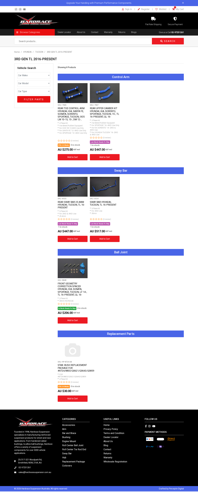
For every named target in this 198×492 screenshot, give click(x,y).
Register (145, 9)
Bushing (66, 437)
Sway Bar (67, 453)
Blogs (134, 32)
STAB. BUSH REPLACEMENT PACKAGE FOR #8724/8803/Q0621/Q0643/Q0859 (76, 368)
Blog (105, 445)
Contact (94, 32)
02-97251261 (177, 32)
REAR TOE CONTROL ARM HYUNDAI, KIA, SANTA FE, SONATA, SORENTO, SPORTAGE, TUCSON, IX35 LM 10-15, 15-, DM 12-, (71, 114)
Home (106, 425)
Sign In (128, 9)
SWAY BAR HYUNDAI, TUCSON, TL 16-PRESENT (103, 203)
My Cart (179, 9)
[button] (34, 32)
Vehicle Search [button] (26, 68)
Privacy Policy (110, 429)
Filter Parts (34, 99)
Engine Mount (69, 441)
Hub (64, 457)
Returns (121, 32)
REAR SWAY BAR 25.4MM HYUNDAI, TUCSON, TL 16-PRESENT (71, 205)
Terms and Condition (113, 433)
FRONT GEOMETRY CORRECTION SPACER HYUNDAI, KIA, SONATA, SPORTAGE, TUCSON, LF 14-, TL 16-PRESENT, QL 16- (72, 289)
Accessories (68, 425)
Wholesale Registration (115, 461)
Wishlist (162, 9)
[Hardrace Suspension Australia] (37, 19)
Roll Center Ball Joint (72, 445)
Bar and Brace (69, 433)
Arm (64, 429)
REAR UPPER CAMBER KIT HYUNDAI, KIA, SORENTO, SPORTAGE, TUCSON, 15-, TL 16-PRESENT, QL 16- (104, 112)
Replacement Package (73, 461)
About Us (81, 32)
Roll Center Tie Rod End (74, 449)
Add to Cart (72, 157)
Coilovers (67, 465)
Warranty (108, 32)
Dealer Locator (64, 32)
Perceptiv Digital (176, 489)
